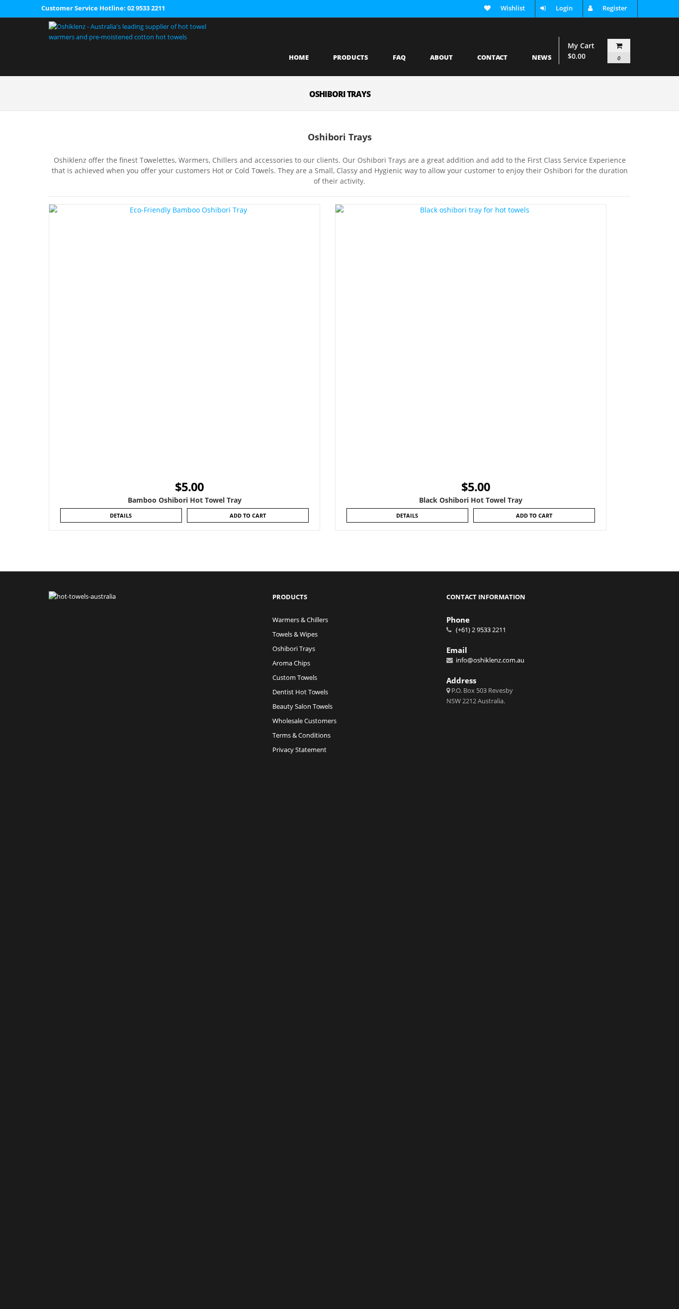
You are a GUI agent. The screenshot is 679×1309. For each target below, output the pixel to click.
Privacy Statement (299, 749)
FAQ (399, 58)
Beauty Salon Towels (302, 706)
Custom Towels (294, 677)
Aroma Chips (291, 662)
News (542, 58)
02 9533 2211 (146, 7)
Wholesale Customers (304, 720)
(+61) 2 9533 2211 (480, 629)
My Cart (594, 51)
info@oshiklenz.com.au (489, 659)
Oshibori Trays (293, 648)
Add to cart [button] (248, 515)
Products (350, 58)
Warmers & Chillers (300, 619)
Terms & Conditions (301, 735)
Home (299, 58)
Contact (492, 58)
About (441, 58)
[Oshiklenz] (131, 44)
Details (121, 515)
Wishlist (513, 7)
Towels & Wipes (295, 634)
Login (564, 7)
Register (614, 7)
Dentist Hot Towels (300, 691)
